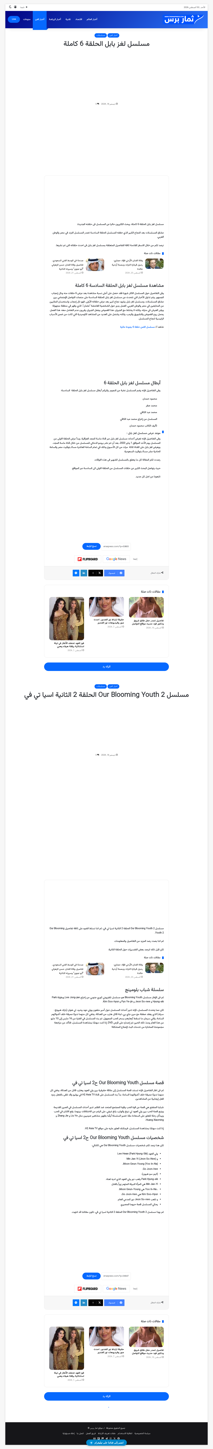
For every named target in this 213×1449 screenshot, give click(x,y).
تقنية (68, 19)
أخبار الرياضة (55, 19)
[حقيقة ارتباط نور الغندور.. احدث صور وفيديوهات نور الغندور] (106, 607)
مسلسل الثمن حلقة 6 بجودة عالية (137, 327)
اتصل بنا (80, 1433)
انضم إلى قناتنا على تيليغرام (109, 1442)
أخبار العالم (92, 19)
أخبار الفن (39, 19)
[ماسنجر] (76, 573)
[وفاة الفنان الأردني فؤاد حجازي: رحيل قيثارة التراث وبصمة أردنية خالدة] (154, 264)
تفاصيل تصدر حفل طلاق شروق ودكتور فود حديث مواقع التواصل (148, 622)
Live (14, 19)
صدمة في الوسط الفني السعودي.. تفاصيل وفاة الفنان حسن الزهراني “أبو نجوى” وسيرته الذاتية (67, 265)
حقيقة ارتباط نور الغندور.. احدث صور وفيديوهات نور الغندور (109, 621)
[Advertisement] (106, 75)
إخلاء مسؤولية (69, 1433)
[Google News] (116, 559)
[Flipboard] (87, 559)
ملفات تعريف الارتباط (106, 1433)
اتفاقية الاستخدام (125, 1433)
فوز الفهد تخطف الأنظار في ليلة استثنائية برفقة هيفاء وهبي (69, 645)
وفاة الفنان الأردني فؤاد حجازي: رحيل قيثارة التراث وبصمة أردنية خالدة (127, 265)
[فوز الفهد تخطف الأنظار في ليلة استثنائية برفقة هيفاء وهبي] (66, 618)
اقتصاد (78, 19)
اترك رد (106, 666)
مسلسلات (100, 35)
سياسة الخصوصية (142, 1433)
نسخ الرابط (92, 546)
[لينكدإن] (84, 573)
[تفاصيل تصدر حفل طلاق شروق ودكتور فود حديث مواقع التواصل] (146, 607)
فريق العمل (91, 1433)
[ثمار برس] (182, 19)
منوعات (26, 19)
